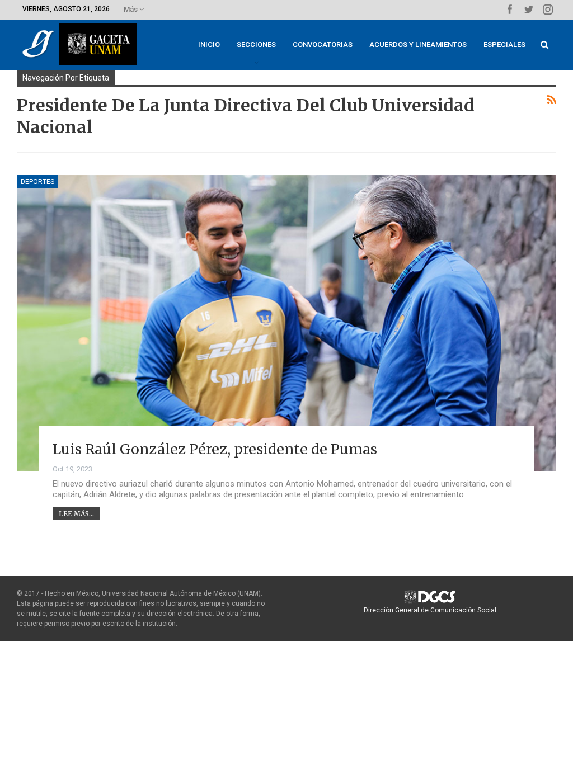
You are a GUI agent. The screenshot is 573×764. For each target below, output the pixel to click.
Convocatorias (323, 44)
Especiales (504, 44)
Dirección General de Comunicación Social (430, 610)
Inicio (209, 44)
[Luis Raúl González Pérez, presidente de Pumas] (286, 323)
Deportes (37, 182)
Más (131, 9)
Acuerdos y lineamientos (418, 44)
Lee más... (76, 514)
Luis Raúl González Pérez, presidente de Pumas (215, 449)
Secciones (256, 44)
